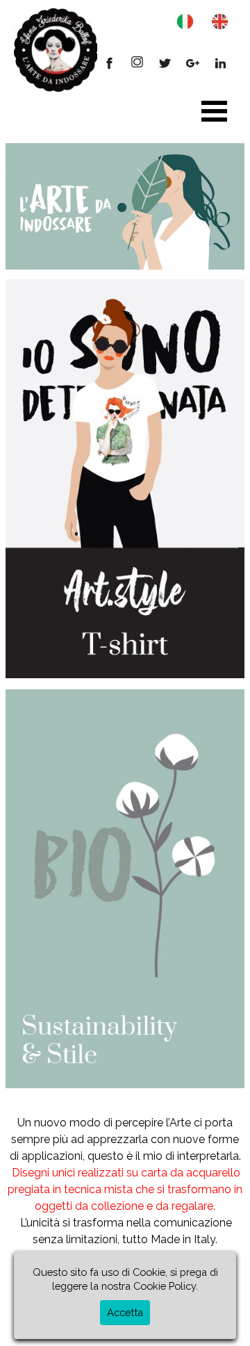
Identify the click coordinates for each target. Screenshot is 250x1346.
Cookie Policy (164, 1286)
